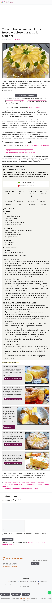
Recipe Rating (6, 500)
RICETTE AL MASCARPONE (12, 482)
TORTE (23, 482)
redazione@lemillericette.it (10, 566)
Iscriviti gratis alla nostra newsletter (26, 95)
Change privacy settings (26, 589)
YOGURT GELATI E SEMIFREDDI (34, 482)
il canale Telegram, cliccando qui (15, 100)
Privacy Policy (5, 594)
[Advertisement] (26, 17)
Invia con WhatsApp (27, 182)
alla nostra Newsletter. (35, 107)
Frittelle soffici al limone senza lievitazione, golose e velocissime (21, 488)
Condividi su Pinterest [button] (27, 186)
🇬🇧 (42, 581)
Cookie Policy (16, 594)
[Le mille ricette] (7, 2)
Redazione (26, 594)
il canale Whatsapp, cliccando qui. (37, 100)
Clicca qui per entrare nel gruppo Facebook (37, 145)
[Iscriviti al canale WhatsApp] (49, 592)
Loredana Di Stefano (25, 598)
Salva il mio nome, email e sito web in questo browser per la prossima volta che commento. (25, 534)
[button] (43, 2)
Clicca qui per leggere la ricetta (13, 378)
